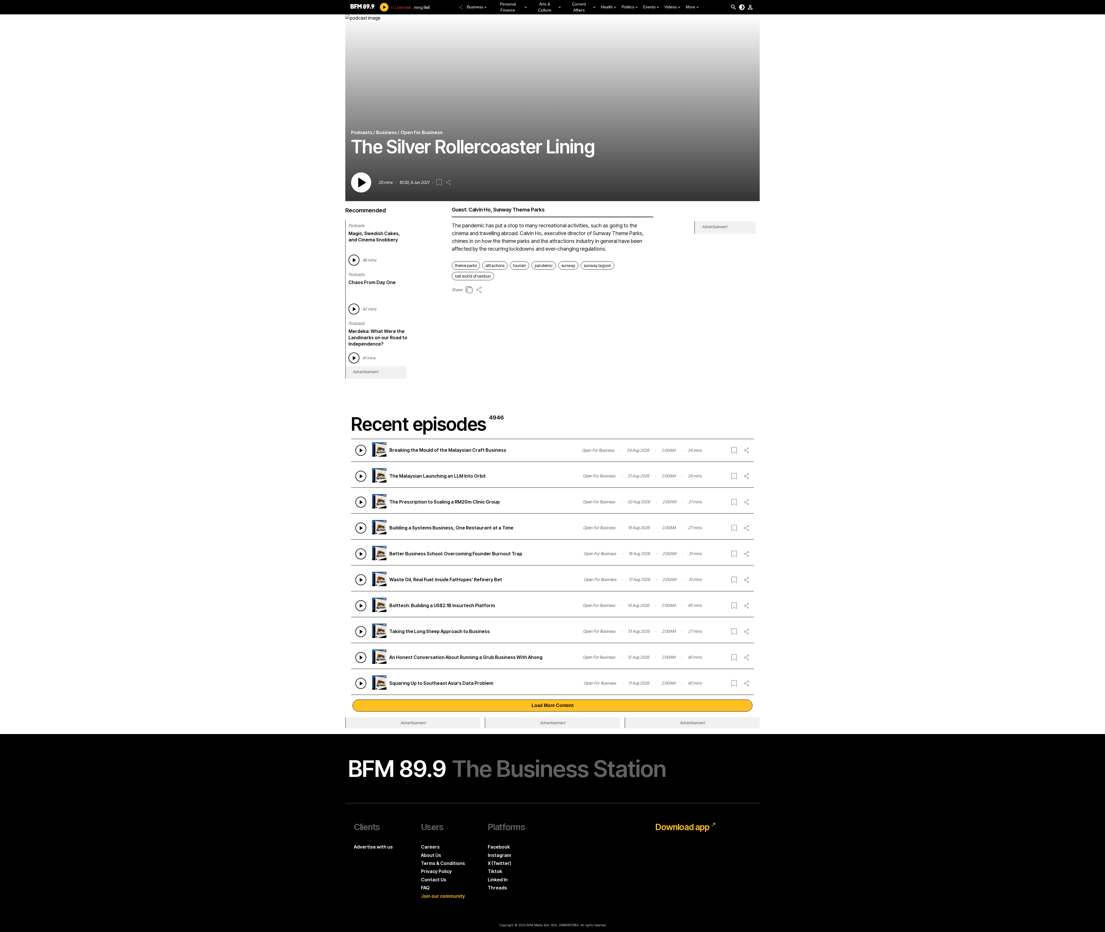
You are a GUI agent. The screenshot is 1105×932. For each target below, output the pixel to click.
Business (475, 7)
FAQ (425, 888)
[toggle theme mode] (741, 7)
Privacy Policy (436, 871)
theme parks (466, 265)
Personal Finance (508, 7)
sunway (568, 265)
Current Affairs (579, 7)
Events (649, 7)
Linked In (498, 880)
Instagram (499, 855)
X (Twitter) (499, 863)
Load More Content (552, 705)
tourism (519, 265)
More (690, 7)
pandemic (544, 265)
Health (607, 7)
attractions (494, 265)
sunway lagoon (597, 265)
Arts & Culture (544, 7)
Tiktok (495, 871)
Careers (430, 847)
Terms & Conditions (443, 863)
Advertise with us (373, 847)
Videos (670, 7)
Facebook (499, 847)
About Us (431, 855)
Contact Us (433, 880)
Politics (628, 7)
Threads (497, 888)
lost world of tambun (473, 276)
